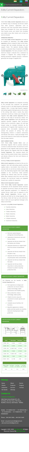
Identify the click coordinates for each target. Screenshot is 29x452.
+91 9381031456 (22, 410)
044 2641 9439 (20, 417)
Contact (21, 387)
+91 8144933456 (6, 412)
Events (21, 383)
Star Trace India (18, 429)
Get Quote (4, 389)
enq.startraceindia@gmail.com (13, 421)
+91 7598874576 (17, 412)
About (12, 383)
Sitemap (12, 389)
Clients (3, 385)
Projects (21, 385)
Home (3, 383)
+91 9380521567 (10, 410)
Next (26, 75)
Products (12, 385)
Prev (2, 75)
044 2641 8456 (10, 417)
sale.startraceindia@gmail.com (10, 423)
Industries (4, 387)
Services (12, 387)
